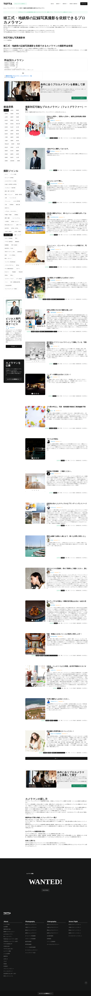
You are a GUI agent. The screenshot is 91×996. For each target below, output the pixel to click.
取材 (6, 255)
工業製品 (16, 214)
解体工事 (18, 204)
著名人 (11, 275)
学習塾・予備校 (8, 214)
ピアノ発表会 (19, 278)
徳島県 (6, 150)
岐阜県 (6, 133)
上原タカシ (53, 670)
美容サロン (7, 207)
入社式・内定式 (8, 231)
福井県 (6, 130)
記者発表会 (19, 251)
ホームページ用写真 (9, 177)
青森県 (17, 110)
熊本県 (11, 157)
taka (52, 346)
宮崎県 (6, 160)
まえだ (52, 572)
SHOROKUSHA (54, 217)
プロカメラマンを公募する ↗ (20, 3)
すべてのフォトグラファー (31, 950)
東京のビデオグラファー (52, 924)
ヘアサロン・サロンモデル (10, 211)
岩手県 (6, 113)
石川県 (17, 127)
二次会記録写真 (8, 285)
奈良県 (17, 140)
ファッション (8, 201)
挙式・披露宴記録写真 (15, 282)
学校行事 (21, 271)
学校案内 (14, 271)
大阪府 (6, 140)
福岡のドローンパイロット (75, 933)
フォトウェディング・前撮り (11, 288)
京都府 (17, 137)
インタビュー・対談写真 (10, 187)
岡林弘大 (53, 120)
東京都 (11, 123)
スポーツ (18, 268)
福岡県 (11, 154)
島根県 (18, 143)
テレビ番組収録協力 (9, 268)
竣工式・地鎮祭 (8, 234)
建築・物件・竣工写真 (9, 191)
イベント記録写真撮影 (30, 947)
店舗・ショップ (17, 234)
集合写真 (7, 228)
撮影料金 (6, 956)
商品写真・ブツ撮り (9, 248)
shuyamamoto (54, 183)
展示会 (17, 265)
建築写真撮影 (28, 941)
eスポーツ (7, 271)
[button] (58, 3)
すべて (6, 110)
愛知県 (17, 133)
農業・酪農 (7, 218)
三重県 (6, 137)
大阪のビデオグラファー (52, 927)
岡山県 (6, 147)
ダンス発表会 (12, 255)
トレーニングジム (16, 218)
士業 (6, 197)
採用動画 (49, 938)
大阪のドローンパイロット (75, 927)
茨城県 (17, 117)
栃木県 (6, 120)
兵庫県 (11, 140)
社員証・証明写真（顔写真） (11, 184)
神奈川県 (18, 123)
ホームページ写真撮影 (30, 935)
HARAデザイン (54, 701)
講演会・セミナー (15, 221)
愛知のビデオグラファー (52, 930)
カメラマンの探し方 (10, 77)
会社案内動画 (50, 935)
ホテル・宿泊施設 (8, 238)
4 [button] (38, 135)
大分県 (17, 157)
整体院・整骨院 (18, 194)
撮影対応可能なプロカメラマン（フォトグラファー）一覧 (19, 76)
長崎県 (6, 157)
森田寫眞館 (53, 312)
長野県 (17, 130)
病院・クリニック (8, 194)
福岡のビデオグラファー (52, 933)
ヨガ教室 (7, 221)
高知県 (6, 154)
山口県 (17, 147)
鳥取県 (12, 143)
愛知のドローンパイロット (75, 930)
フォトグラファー (11, 8)
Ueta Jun (53, 441)
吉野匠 (52, 473)
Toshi (52, 540)
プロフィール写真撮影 (30, 938)
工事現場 (11, 204)
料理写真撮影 (28, 944)
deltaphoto (12, 327)
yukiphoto (53, 280)
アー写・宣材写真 (8, 241)
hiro (51, 377)
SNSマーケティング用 (10, 251)
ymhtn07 (53, 249)
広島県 (11, 147)
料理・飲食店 (14, 245)
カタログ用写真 (16, 201)
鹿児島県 (12, 160)
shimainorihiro (54, 636)
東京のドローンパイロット (75, 924)
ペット (6, 282)
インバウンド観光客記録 (10, 261)
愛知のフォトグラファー (31, 930)
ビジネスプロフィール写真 (10, 181)
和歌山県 (7, 143)
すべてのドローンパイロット (75, 935)
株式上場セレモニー (9, 224)
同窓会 (6, 275)
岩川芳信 (53, 605)
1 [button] (32, 135)
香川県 (11, 150)
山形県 (6, 117)
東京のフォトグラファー (31, 924)
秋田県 (17, 113)
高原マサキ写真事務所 (56, 733)
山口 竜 (53, 410)
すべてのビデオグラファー (53, 944)
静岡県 (11, 133)
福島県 (11, 117)
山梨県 (11, 130)
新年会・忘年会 (14, 228)
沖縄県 (18, 160)
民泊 (16, 238)
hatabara (53, 151)
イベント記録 (13, 174)
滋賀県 (11, 137)
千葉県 (6, 123)
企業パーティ (19, 224)
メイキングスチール (9, 265)
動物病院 (17, 241)
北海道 (11, 110)
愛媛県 (17, 150)
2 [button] (34, 135)
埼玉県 (17, 120)
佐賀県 (17, 154)
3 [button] (36, 135)
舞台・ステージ (8, 258)
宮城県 (11, 113)
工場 (6, 204)
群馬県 (11, 120)
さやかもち (53, 507)
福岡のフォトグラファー (31, 933)
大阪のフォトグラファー (31, 927)
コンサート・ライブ (9, 278)
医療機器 (7, 245)
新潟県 (6, 127)
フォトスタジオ (12, 197)
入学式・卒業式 (17, 231)
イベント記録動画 (51, 941)
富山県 (11, 127)
